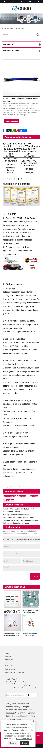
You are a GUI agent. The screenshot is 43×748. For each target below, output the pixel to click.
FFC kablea (17, 517)
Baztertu (13, 743)
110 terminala (32, 496)
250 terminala (8, 500)
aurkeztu (34, 576)
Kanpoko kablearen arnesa (27, 520)
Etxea (7, 653)
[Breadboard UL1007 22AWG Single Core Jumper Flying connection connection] (12, 598)
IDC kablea (7, 517)
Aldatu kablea (28, 517)
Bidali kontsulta (12, 121)
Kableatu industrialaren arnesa (16, 523)
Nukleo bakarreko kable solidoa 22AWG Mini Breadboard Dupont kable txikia (30, 634)
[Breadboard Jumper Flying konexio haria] (31, 598)
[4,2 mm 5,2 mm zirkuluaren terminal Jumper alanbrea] (21, 78)
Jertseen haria (20, 28)
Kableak (16, 512)
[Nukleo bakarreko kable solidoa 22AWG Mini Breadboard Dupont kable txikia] (31, 622)
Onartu (24, 743)
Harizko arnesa (9, 509)
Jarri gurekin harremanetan (14, 672)
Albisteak (8, 663)
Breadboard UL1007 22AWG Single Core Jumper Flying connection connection (12, 611)
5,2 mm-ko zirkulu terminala (14, 496)
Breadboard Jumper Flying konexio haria (30, 611)
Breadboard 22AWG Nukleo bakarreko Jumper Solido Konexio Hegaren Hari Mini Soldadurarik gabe (12, 634)
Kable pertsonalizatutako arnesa (16, 515)
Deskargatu (9, 666)
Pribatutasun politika (24, 739)
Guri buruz (8, 656)
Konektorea (8, 512)
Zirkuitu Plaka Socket (25, 509)
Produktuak (10, 28)
